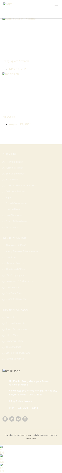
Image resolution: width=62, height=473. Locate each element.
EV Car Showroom (15, 173)
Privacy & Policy (14, 341)
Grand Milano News (16, 221)
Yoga (8, 197)
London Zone (13, 287)
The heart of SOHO (16, 245)
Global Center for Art (17, 203)
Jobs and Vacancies (16, 323)
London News (13, 209)
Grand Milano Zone (16, 299)
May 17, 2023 (18, 69)
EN (2, 452)
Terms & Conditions (16, 329)
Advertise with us (15, 359)
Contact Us (11, 317)
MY (2, 462)
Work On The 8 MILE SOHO (20, 185)
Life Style (11, 257)
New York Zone (14, 293)
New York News (14, 215)
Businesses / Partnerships (19, 281)
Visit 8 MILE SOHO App (18, 353)
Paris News (12, 227)
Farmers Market (14, 168)
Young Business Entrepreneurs (22, 251)
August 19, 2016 (20, 124)
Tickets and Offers (15, 269)
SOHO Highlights (15, 275)
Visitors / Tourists (15, 263)
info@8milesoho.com (20, 401)
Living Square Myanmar (16, 61)
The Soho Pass (13, 347)
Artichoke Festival (15, 191)
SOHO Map (12, 335)
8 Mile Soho (26, 435)
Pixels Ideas (31, 439)
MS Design (8, 116)
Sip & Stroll (12, 179)
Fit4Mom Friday (14, 162)
